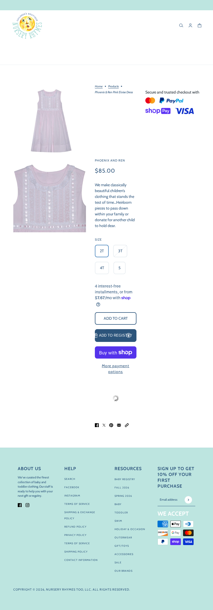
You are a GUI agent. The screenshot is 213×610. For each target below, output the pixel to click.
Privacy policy (75, 534)
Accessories (124, 554)
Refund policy (75, 526)
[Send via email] (119, 425)
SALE (118, 562)
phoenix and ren (110, 160)
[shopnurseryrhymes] (27, 25)
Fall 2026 (122, 487)
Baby (118, 504)
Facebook (71, 487)
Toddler (121, 512)
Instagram (72, 495)
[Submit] (188, 499)
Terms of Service (77, 503)
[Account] (190, 25)
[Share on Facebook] (97, 425)
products (113, 86)
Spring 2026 (123, 495)
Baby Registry (125, 479)
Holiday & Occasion (130, 529)
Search (69, 478)
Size (98, 239)
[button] (127, 425)
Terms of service (77, 543)
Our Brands (124, 570)
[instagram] (27, 505)
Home (99, 86)
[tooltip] (129, 335)
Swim (118, 520)
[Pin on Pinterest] (111, 425)
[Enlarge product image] (49, 121)
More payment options (115, 368)
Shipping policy (76, 551)
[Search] (181, 25)
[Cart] (199, 25)
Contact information (81, 559)
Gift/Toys (122, 545)
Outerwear (123, 537)
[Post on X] (104, 425)
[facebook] (20, 505)
